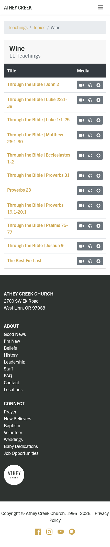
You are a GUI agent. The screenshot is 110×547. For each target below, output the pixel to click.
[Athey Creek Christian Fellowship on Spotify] (72, 531)
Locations (13, 389)
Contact (11, 382)
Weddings (13, 439)
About (11, 326)
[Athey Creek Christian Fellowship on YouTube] (61, 531)
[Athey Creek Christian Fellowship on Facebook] (38, 531)
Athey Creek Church (28, 294)
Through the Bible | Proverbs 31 (38, 175)
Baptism (12, 425)
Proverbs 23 (19, 190)
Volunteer (13, 432)
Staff (8, 368)
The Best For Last (24, 260)
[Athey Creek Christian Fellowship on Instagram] (49, 531)
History (11, 355)
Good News (15, 334)
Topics (39, 27)
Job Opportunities (21, 453)
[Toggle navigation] (100, 7)
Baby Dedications (21, 446)
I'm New (12, 341)
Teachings (18, 27)
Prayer (10, 411)
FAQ (8, 375)
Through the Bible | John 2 (33, 84)
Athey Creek (18, 7)
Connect (14, 403)
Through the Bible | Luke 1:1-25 (38, 119)
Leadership (14, 362)
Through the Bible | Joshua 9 (35, 245)
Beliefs (10, 348)
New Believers (17, 418)
